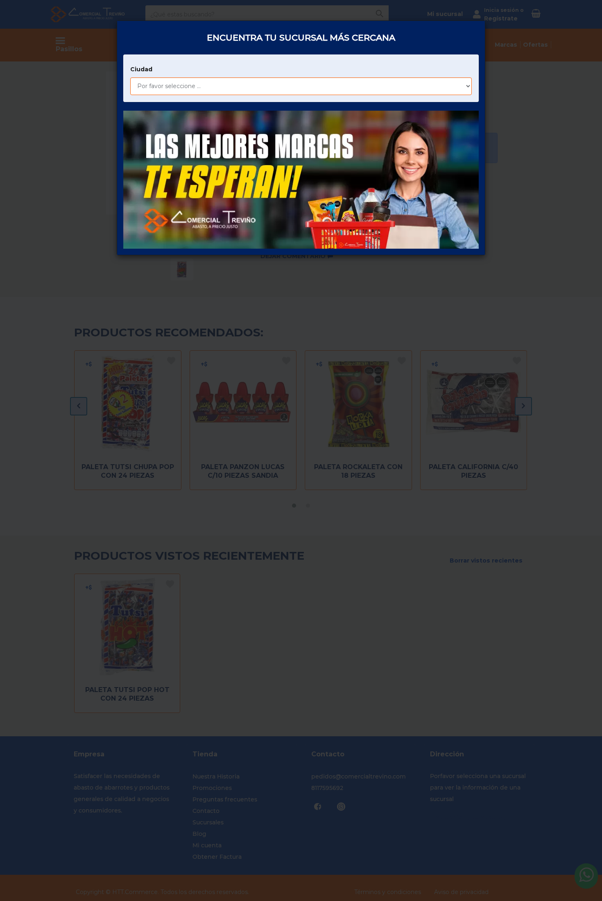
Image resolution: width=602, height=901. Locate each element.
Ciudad (141, 69)
